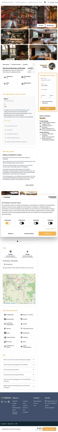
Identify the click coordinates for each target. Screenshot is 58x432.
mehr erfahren (30, 185)
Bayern (14, 410)
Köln (24, 410)
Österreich (15, 401)
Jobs (35, 405)
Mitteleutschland (16, 407)
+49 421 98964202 (52, 403)
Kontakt (47, 405)
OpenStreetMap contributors (10, 303)
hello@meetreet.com (52, 401)
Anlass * (43, 83)
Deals (40, 2)
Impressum (3, 423)
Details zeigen (49, 228)
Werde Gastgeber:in (21, 2)
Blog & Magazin (37, 401)
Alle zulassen (47, 233)
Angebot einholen (33, 2)
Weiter (48, 108)
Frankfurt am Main (16, 64)
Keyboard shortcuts (28, 303)
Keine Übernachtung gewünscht (47, 102)
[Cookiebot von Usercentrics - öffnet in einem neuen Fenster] (49, 197)
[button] (19, 287)
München (25, 407)
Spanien (14, 403)
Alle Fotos (51, 25)
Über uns (36, 403)
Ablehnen (10, 233)
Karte (41, 25)
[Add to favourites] (33, 64)
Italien (13, 405)
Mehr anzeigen (7, 120)
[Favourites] (45, 2)
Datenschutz (11, 423)
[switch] (22, 223)
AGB (16, 423)
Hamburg (25, 401)
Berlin (24, 403)
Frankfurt (25, 405)
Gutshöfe (25, 64)
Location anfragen (49, 429)
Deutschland (6, 64)
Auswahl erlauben (29, 233)
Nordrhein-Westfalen (15, 412)
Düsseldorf (25, 412)
